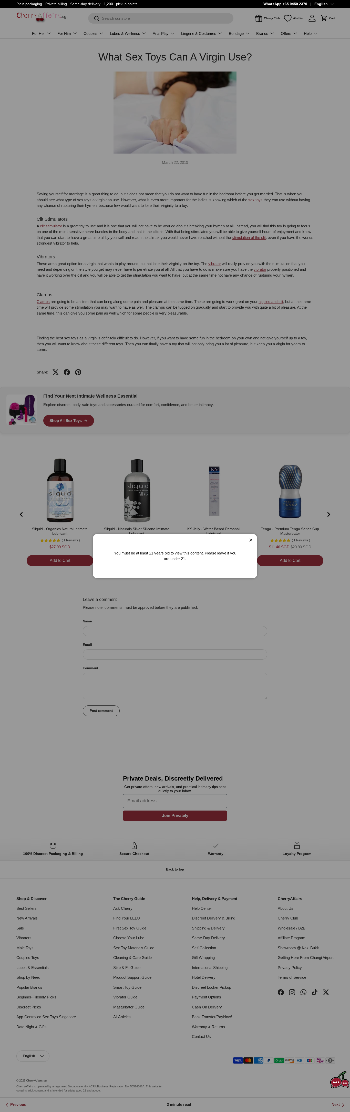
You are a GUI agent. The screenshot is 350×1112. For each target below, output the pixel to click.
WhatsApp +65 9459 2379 (285, 4)
